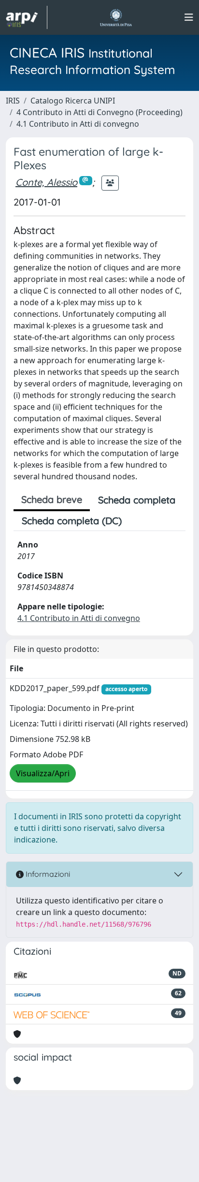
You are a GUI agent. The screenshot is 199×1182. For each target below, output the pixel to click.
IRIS (13, 100)
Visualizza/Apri (43, 773)
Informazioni (47, 874)
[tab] (138, 521)
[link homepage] (26, 17)
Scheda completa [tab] (136, 500)
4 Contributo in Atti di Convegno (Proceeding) (99, 112)
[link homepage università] (115, 17)
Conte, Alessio (46, 182)
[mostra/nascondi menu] (189, 17)
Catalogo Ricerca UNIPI (72, 100)
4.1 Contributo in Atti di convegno (77, 123)
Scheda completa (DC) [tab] (72, 521)
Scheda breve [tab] (51, 499)
